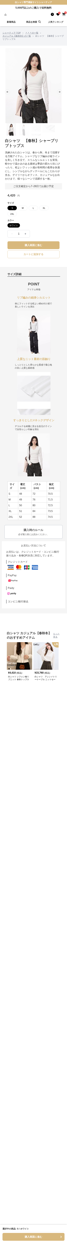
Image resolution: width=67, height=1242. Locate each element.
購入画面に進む (33, 245)
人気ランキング (55, 22)
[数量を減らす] (12, 234)
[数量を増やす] (25, 234)
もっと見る (56, 635)
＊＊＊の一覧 (31, 33)
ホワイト (13, 225)
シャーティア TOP (11, 33)
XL (44, 208)
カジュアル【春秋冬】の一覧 (16, 36)
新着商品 (11, 22)
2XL (12, 214)
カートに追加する (33, 254)
